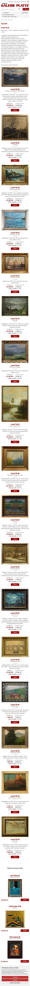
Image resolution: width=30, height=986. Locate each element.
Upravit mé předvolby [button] (15, 982)
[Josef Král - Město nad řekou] (15, 175)
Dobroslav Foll (15, 907)
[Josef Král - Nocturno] (15, 600)
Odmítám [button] (15, 980)
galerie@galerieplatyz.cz (9, 14)
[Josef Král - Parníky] (15, 826)
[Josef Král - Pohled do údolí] (15, 738)
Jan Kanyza (15, 876)
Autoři (5, 19)
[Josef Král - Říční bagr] (15, 692)
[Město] (15, 919)
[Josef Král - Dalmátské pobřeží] (15, 782)
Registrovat (10, 1)
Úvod (2, 19)
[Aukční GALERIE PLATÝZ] (15, 6)
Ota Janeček (15, 938)
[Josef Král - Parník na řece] (15, 263)
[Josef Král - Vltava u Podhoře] (15, 352)
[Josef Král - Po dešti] (15, 127)
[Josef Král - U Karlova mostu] (15, 647)
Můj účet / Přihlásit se (20, 2)
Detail (15, 110)
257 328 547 (6, 12)
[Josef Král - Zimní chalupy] (15, 554)
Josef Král (10, 19)
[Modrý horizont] (15, 888)
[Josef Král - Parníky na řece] (15, 220)
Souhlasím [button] (15, 977)
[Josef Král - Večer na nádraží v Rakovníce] (15, 77)
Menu (25, 9)
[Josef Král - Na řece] (15, 306)
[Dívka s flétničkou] (15, 950)
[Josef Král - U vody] (15, 506)
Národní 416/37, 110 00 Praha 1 (10, 16)
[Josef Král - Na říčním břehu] (15, 404)
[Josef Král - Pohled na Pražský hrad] (15, 458)
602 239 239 (25, 12)
